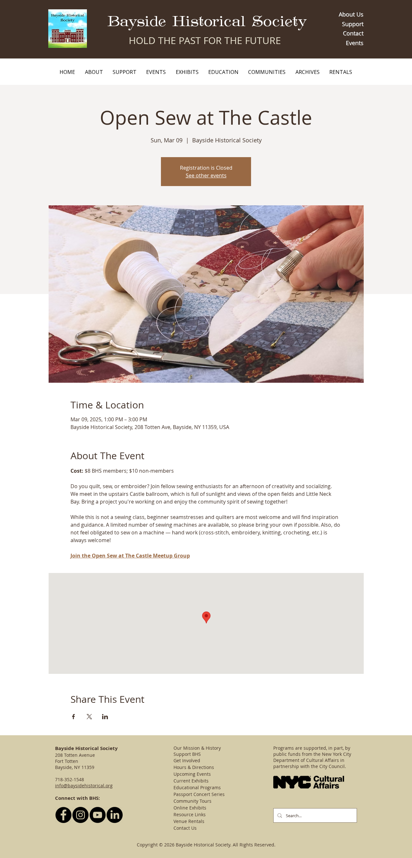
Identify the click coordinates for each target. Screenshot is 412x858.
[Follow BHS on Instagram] (80, 815)
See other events (206, 175)
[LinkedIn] (115, 815)
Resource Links (189, 814)
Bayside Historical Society (207, 21)
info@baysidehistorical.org (84, 785)
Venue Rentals (188, 821)
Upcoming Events (192, 774)
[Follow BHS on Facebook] (63, 815)
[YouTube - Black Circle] (97, 815)
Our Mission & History (197, 748)
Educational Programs (197, 787)
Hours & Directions (193, 767)
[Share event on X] (89, 716)
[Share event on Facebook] (73, 716)
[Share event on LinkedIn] (105, 716)
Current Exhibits (191, 781)
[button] (94, 72)
